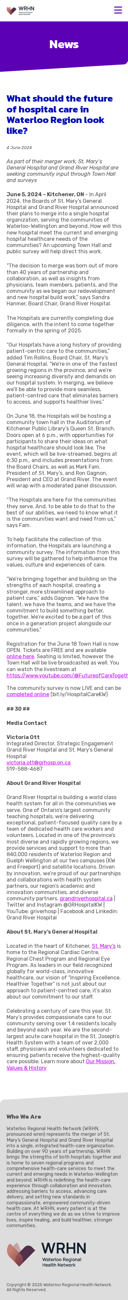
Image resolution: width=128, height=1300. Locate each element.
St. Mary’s (104, 946)
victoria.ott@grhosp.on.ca (39, 762)
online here (20, 656)
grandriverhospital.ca (86, 898)
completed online (28, 694)
